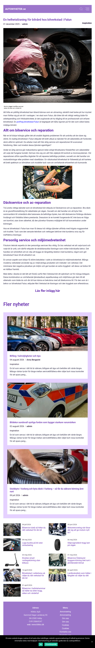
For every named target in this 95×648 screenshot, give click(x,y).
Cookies (65, 625)
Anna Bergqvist (33, 360)
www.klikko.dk (38, 624)
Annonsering (65, 611)
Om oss (65, 618)
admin (25, 24)
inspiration (87, 23)
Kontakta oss (65, 632)
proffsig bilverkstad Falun (28, 122)
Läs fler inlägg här (47, 291)
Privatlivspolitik (51, 644)
